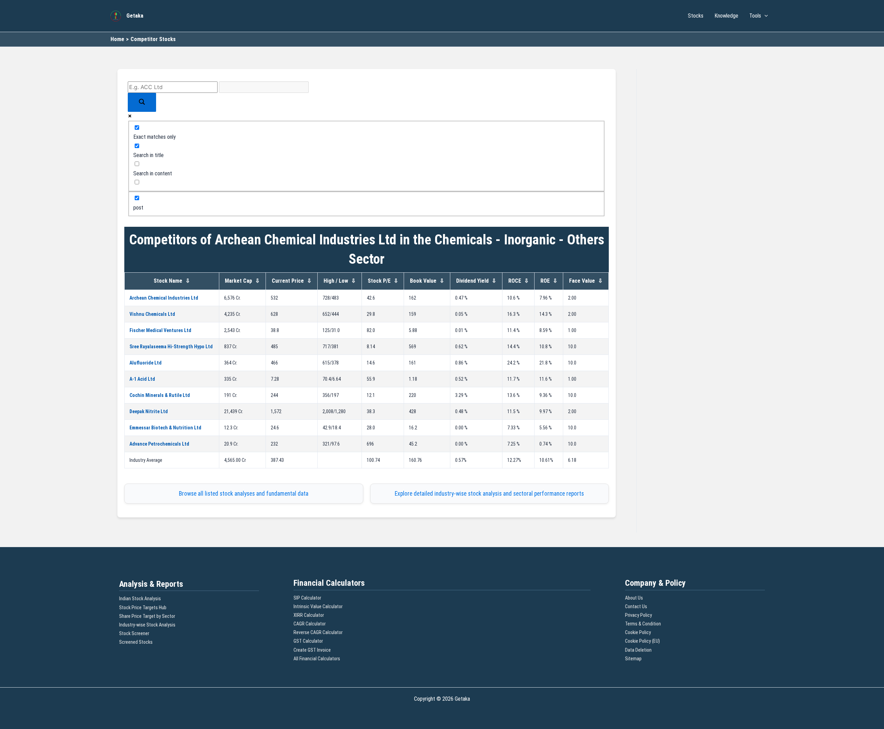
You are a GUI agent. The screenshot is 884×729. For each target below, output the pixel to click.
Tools (755, 15)
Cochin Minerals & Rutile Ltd (159, 395)
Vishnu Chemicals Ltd (152, 314)
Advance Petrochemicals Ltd (159, 444)
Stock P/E (383, 281)
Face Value (586, 281)
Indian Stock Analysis (140, 598)
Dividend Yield (476, 281)
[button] (764, 16)
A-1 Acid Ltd (142, 379)
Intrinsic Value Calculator (318, 606)
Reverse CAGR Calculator (318, 632)
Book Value (427, 281)
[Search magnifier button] (142, 102)
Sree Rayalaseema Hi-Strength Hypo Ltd (171, 346)
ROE (548, 281)
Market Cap (242, 281)
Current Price (291, 281)
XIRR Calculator (309, 615)
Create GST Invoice (312, 650)
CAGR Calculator (310, 623)
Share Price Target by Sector (147, 616)
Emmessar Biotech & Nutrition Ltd (165, 427)
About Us (634, 598)
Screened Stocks (136, 642)
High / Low (340, 281)
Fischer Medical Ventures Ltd (160, 330)
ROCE (518, 281)
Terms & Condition (643, 623)
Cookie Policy (638, 632)
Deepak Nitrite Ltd (148, 411)
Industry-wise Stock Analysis (147, 625)
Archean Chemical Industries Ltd (163, 298)
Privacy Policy (638, 615)
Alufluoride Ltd (145, 363)
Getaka (134, 15)
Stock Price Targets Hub (142, 607)
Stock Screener (134, 633)
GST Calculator (308, 641)
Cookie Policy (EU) (642, 641)
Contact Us (636, 606)
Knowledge (726, 15)
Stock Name (172, 281)
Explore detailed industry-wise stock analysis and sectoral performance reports (489, 493)
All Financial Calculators (317, 658)
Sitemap (633, 658)
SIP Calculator (307, 598)
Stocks (695, 15)
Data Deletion (638, 650)
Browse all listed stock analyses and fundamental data (243, 493)
